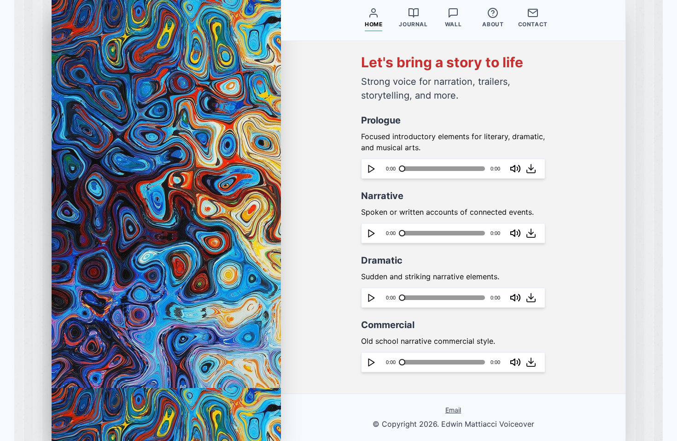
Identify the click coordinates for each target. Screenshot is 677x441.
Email (453, 410)
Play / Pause (371, 168)
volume (515, 168)
